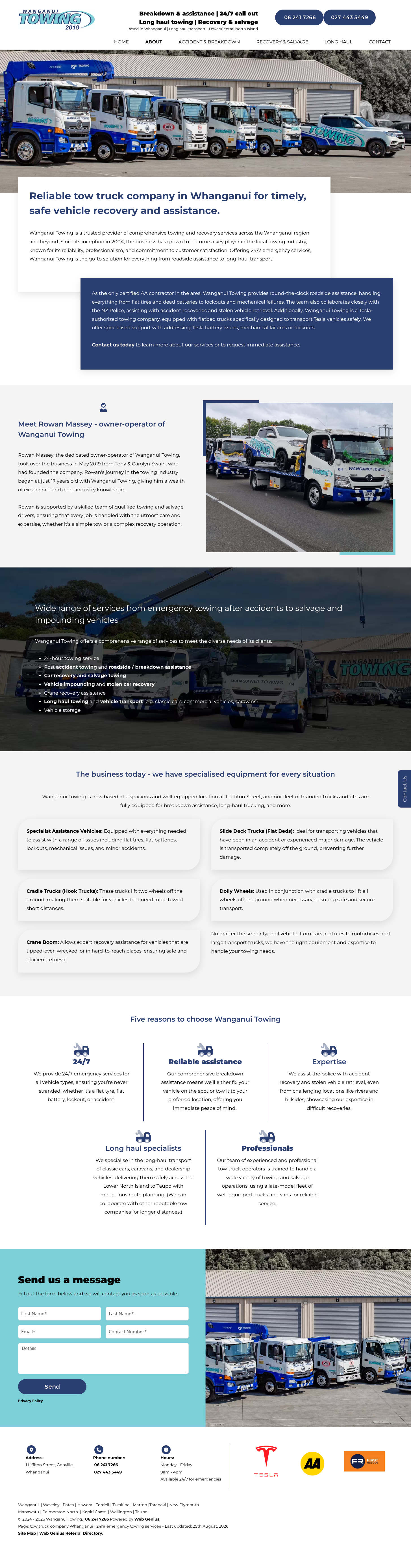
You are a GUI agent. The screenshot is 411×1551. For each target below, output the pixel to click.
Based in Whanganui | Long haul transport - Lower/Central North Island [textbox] (192, 29)
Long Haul (339, 42)
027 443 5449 (349, 17)
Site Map (27, 1533)
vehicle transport (121, 701)
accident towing (76, 667)
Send (52, 1386)
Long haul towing (66, 701)
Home (121, 42)
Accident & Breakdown (209, 42)
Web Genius (147, 1519)
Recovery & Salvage (282, 42)
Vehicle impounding (69, 684)
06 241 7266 (299, 17)
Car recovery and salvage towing (85, 676)
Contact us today (113, 345)
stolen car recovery (131, 684)
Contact (380, 42)
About (153, 42)
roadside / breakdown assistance (150, 667)
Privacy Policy (30, 1400)
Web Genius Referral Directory (70, 1533)
